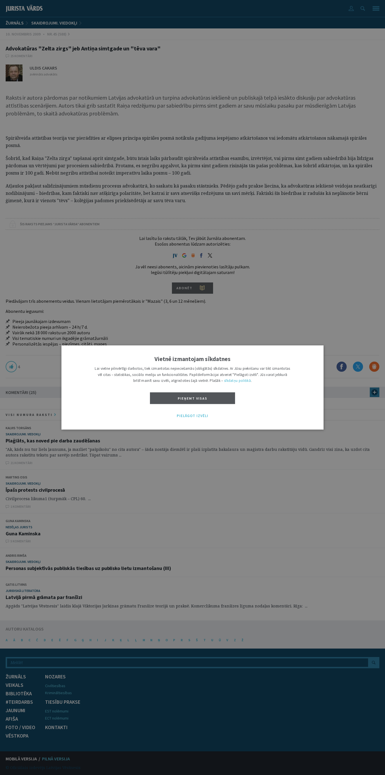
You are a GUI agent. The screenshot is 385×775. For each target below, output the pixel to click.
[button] (192, 415)
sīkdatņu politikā (237, 380)
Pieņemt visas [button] (192, 398)
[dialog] (192, 387)
